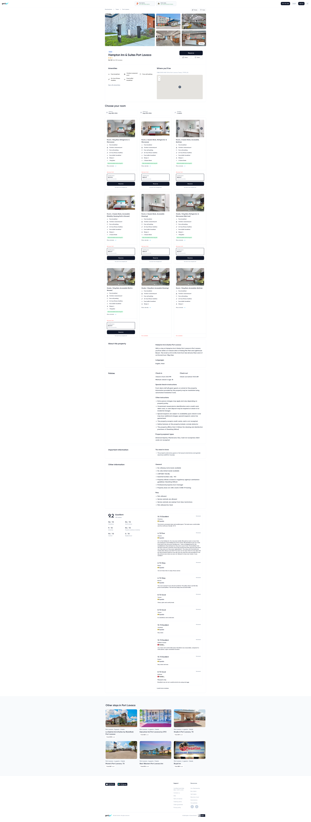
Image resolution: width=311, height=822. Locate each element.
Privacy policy (177, 807)
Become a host (195, 797)
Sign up (301, 3)
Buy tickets (193, 791)
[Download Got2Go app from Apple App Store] (110, 784)
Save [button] (203, 10)
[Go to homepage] (5, 4)
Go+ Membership (195, 788)
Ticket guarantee (178, 804)
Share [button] (195, 10)
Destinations (194, 800)
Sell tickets (193, 794)
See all (114, 85)
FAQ (175, 795)
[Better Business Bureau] (202, 815)
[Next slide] (132, 128)
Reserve (191, 53)
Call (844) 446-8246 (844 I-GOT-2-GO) (179, 789)
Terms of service (178, 798)
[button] (307, 3)
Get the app (285, 3)
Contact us (177, 793)
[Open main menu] (307, 3)
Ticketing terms (178, 801)
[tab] (145, 3)
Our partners (194, 803)
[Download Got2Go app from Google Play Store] (122, 784)
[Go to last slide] (109, 128)
